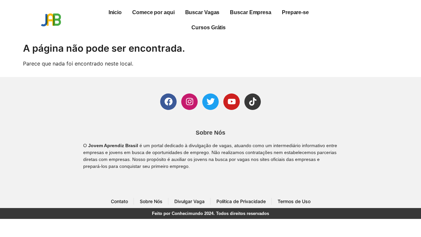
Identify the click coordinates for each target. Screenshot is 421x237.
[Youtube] (231, 101)
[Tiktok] (252, 101)
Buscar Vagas (202, 12)
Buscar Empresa (250, 12)
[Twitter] (210, 101)
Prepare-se (295, 12)
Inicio (115, 12)
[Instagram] (189, 101)
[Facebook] (168, 101)
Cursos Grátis (208, 27)
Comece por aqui (153, 12)
